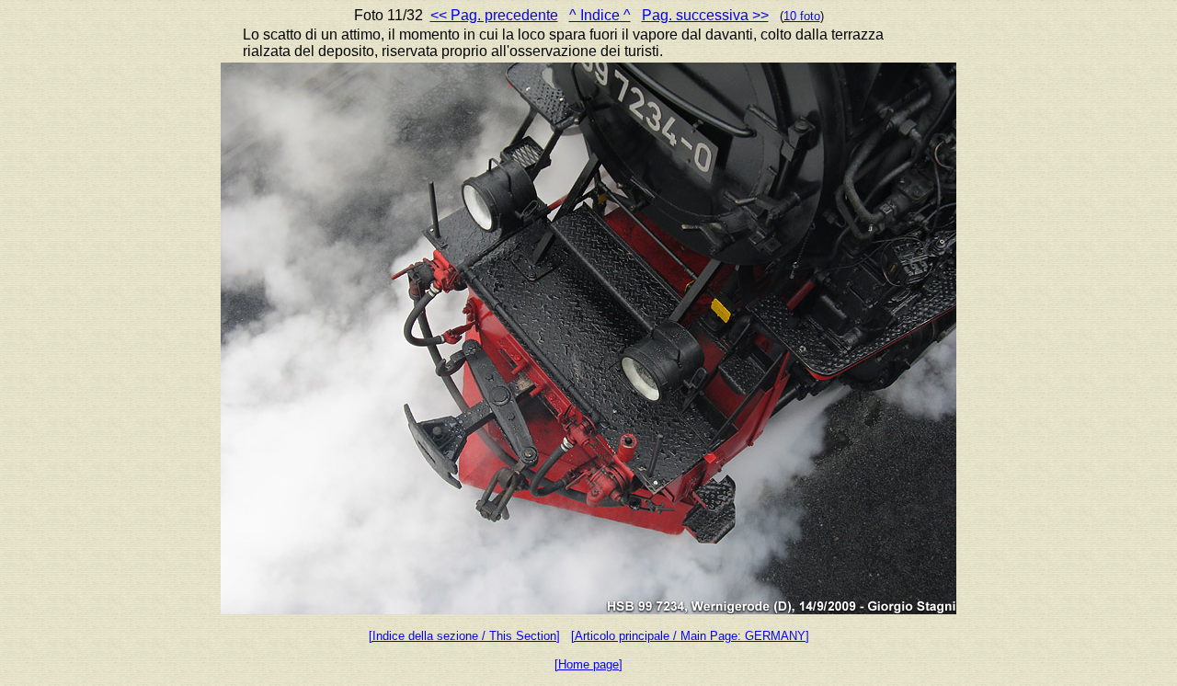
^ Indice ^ (600, 15)
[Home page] (588, 664)
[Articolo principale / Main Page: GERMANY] (690, 636)
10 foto (801, 16)
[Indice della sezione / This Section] (464, 636)
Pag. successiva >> (705, 15)
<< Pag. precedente (494, 15)
